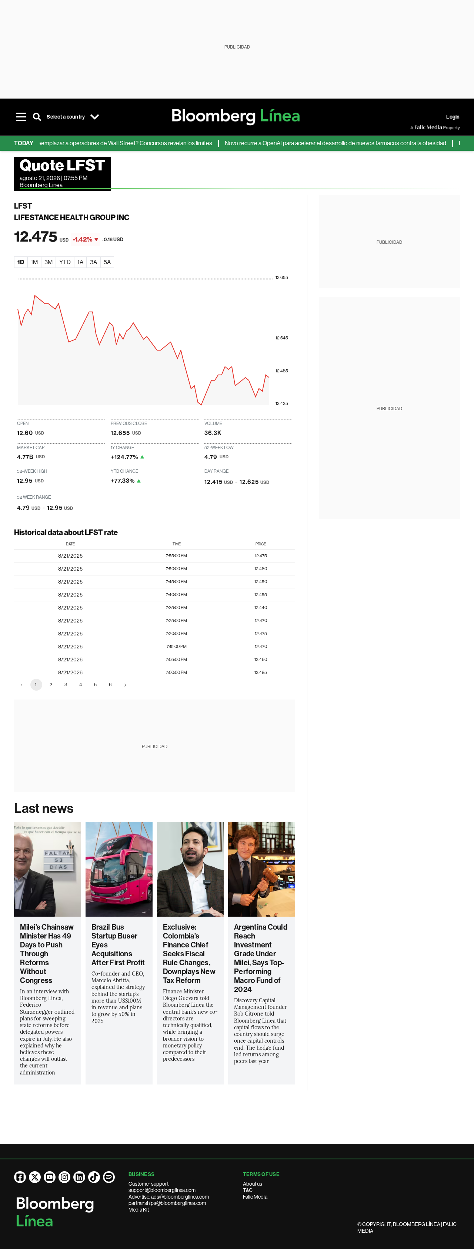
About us (252, 1184)
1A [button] (80, 262)
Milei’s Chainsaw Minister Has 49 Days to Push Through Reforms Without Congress (47, 954)
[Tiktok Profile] (94, 1177)
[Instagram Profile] (64, 1177)
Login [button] (453, 117)
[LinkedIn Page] (79, 1177)
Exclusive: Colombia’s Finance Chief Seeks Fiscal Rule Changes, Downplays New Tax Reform (189, 954)
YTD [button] (65, 262)
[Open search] (37, 117)
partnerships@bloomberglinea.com (167, 1203)
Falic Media (255, 1197)
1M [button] (34, 262)
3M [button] (48, 262)
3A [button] (93, 262)
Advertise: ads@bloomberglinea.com (168, 1197)
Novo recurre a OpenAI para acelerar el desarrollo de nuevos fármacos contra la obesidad (321, 143)
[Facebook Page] (20, 1177)
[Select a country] (94, 117)
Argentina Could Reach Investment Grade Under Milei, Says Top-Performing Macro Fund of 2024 (260, 958)
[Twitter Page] (35, 1177)
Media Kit (138, 1210)
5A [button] (107, 262)
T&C (248, 1190)
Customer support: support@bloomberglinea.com (162, 1187)
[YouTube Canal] (50, 1177)
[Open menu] (20, 117)
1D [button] (20, 262)
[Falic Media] (415, 127)
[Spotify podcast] (109, 1177)
